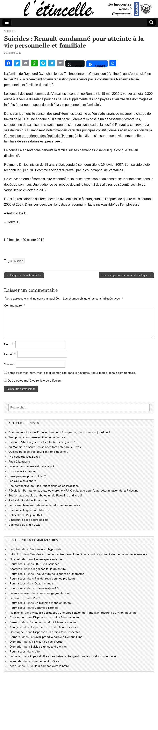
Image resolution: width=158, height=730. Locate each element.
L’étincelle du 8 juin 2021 (24, 524)
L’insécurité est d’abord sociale (28, 519)
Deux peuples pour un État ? (27, 476)
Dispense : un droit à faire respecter (56, 617)
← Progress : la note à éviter (24, 275)
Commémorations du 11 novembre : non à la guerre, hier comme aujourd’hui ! (59, 432)
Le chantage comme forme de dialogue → (126, 275)
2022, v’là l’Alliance (47, 564)
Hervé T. (13, 222)
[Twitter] (17, 64)
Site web (9, 364)
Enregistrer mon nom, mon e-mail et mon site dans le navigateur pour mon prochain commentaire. (72, 372)
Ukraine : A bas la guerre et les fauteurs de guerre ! (41, 442)
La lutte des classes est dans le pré (31, 466)
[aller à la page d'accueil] (1, 9)
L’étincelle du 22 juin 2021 (25, 515)
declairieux (17, 598)
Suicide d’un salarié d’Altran (49, 646)
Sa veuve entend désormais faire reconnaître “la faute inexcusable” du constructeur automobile (73, 179)
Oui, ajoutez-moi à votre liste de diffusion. (34, 380)
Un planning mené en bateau (53, 602)
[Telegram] (51, 64)
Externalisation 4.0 (47, 588)
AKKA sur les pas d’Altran (46, 641)
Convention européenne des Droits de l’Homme (39, 136)
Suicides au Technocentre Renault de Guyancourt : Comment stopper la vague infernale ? (88, 554)
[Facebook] (8, 64)
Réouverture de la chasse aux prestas (59, 573)
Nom (8, 344)
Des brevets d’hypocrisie (45, 549)
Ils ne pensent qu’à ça (45, 661)
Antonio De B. (17, 213)
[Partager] (112, 64)
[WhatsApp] (34, 64)
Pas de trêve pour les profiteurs (55, 578)
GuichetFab (17, 559)
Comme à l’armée (46, 607)
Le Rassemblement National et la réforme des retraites (44, 505)
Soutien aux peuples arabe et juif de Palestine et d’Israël (45, 495)
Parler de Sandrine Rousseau (27, 500)
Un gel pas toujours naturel (48, 568)
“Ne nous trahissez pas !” (24, 456)
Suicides (9, 30)
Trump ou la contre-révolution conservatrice (36, 437)
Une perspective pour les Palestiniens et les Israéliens (43, 485)
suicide (18, 261)
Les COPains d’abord (22, 480)
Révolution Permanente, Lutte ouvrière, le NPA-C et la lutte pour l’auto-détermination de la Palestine (73, 490)
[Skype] (43, 64)
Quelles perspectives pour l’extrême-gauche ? (38, 451)
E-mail (9, 354)
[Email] (25, 64)
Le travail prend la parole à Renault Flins (55, 637)
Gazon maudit (44, 583)
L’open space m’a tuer (48, 559)
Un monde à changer (22, 471)
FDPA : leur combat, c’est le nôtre (47, 666)
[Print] (60, 64)
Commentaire (14, 305)
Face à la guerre (19, 461)
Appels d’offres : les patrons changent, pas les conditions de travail (73, 656)
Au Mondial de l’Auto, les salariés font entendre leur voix (44, 447)
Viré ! (36, 598)
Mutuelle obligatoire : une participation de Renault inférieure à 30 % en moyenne (84, 612)
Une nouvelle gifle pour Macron (28, 510)
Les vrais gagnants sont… (56, 593)
